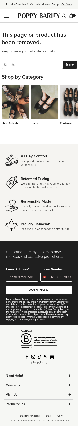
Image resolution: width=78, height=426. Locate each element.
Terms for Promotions (29, 415)
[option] (39, 6)
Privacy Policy (29, 319)
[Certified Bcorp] (39, 341)
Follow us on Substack (52, 357)
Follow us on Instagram (33, 357)
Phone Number (51, 269)
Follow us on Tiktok (39, 357)
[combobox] (45, 277)
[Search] (63, 15)
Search (69, 64)
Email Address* (17, 269)
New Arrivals (10, 123)
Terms (42, 319)
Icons (34, 123)
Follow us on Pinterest (46, 357)
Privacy (59, 415)
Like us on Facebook (27, 357)
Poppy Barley (39, 15)
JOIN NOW (39, 290)
